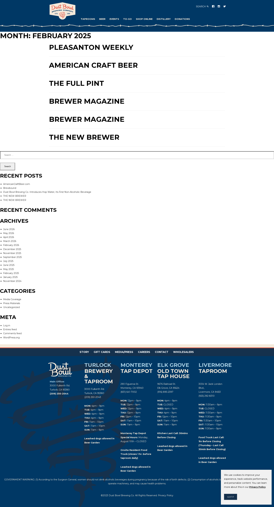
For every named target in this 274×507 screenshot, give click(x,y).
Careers (144, 352)
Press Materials (11, 303)
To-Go (127, 19)
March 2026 (9, 241)
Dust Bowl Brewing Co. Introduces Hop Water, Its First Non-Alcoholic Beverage (47, 192)
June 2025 (8, 265)
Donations (182, 19)
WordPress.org (11, 337)
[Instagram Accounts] (219, 6)
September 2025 (12, 257)
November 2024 (12, 281)
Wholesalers (183, 352)
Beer (102, 19)
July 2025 (8, 261)
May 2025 (8, 269)
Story (84, 352)
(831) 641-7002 (129, 391)
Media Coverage (12, 299)
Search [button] (201, 6)
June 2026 (9, 229)
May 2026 (8, 233)
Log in (6, 325)
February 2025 (11, 273)
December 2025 (12, 249)
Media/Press (124, 352)
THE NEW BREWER (14, 196)
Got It (230, 497)
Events (114, 19)
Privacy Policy (165, 495)
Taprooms (88, 19)
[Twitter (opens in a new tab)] (224, 6)
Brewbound (9, 188)
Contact (161, 352)
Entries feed (10, 329)
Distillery (164, 19)
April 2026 (8, 237)
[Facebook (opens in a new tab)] (213, 6)
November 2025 (12, 253)
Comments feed (12, 333)
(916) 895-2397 (165, 391)
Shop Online (144, 19)
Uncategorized (11, 307)
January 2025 (10, 277)
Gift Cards (102, 352)
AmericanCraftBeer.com (16, 184)
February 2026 (11, 245)
